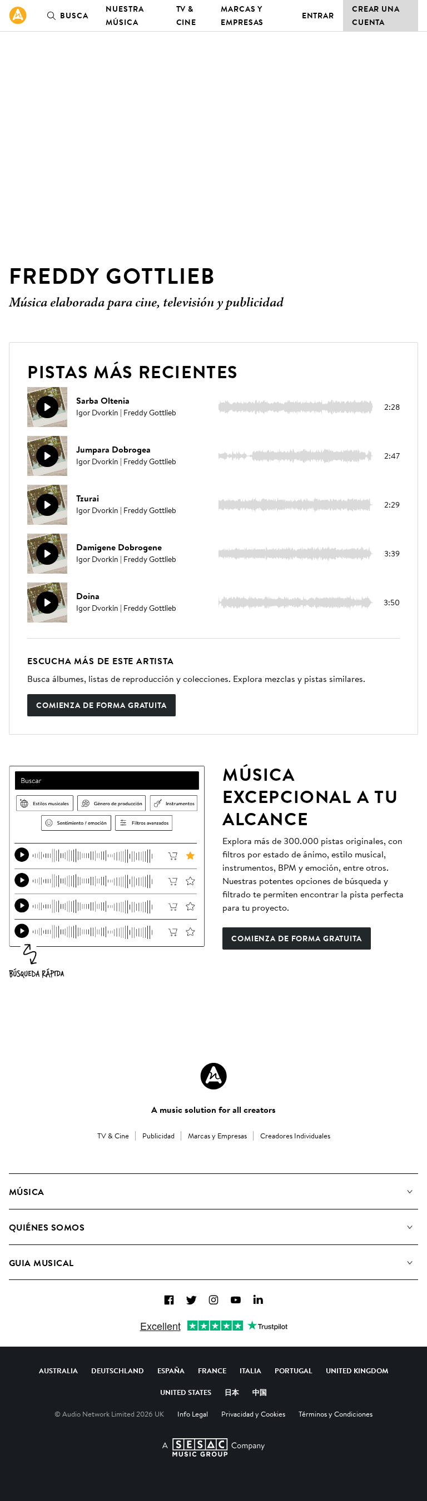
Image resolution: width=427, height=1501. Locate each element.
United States (185, 1392)
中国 (259, 1392)
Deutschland (117, 1371)
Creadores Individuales (295, 1136)
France (212, 1371)
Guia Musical (41, 1263)
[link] (18, 15)
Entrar (318, 15)
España (171, 1371)
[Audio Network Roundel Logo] (213, 1076)
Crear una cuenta (376, 15)
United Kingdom (357, 1371)
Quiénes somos (47, 1227)
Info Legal (192, 1414)
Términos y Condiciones (336, 1414)
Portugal (293, 1371)
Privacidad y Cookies (253, 1414)
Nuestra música (124, 15)
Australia (58, 1371)
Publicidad (158, 1136)
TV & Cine (186, 15)
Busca (74, 15)
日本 (232, 1392)
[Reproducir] (47, 407)
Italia (250, 1371)
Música (26, 1192)
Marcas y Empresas (242, 15)
